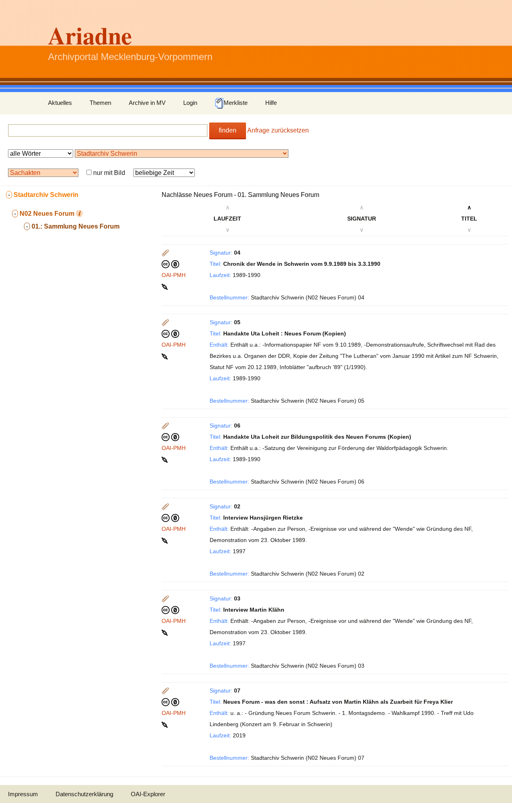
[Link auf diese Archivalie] (165, 286)
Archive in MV (147, 102)
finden (227, 130)
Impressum (23, 794)
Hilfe (271, 102)
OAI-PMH (174, 275)
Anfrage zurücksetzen (278, 130)
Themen (100, 102)
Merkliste (236, 102)
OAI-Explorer (148, 794)
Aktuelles (60, 102)
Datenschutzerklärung (84, 794)
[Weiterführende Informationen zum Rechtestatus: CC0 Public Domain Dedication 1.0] (170, 264)
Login (190, 102)
